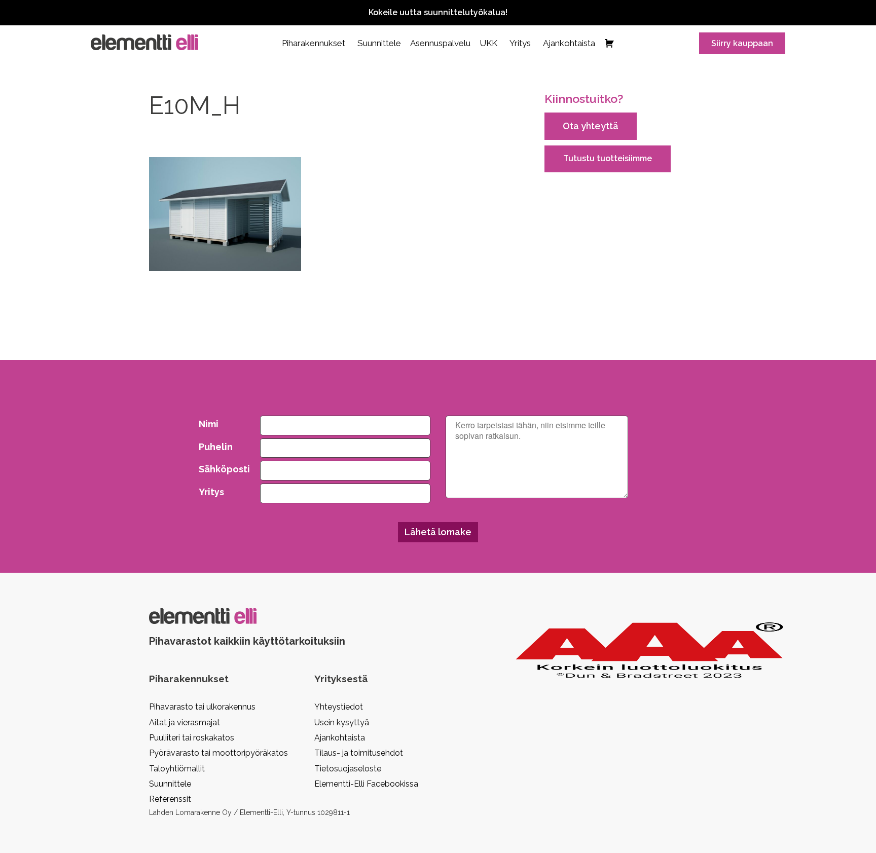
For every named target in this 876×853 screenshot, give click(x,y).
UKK (488, 43)
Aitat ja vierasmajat (184, 722)
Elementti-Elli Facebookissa (366, 784)
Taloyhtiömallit (177, 768)
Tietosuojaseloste (347, 768)
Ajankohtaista (569, 43)
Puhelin (216, 446)
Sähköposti (222, 469)
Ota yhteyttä (590, 126)
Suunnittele (379, 43)
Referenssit (170, 799)
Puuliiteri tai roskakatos (191, 738)
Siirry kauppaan (742, 43)
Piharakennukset (313, 43)
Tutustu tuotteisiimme (607, 158)
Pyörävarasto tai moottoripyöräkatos (218, 753)
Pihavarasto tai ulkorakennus (202, 707)
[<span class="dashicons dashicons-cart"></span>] (609, 43)
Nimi (208, 424)
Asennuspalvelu (440, 43)
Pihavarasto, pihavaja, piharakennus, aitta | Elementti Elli (144, 42)
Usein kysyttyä (341, 722)
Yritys (520, 43)
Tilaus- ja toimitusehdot (358, 753)
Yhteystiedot (338, 707)
